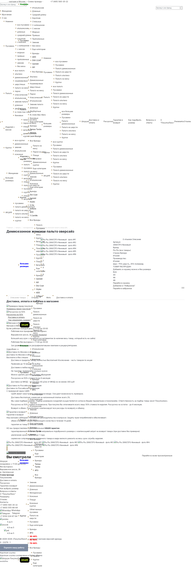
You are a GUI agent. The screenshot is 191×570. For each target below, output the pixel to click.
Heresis (33, 133)
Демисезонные (36, 80)
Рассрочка (5, 483)
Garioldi (35, 64)
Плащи (36, 155)
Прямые (36, 35)
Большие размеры (24, 461)
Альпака (33, 77)
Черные (33, 403)
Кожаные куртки (34, 504)
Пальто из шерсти (37, 319)
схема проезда (39, 335)
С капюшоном (38, 25)
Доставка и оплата (64, 297)
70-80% (33, 543)
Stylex (32, 202)
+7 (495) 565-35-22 (59, 1)
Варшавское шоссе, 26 (22, 335)
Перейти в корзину (121, 283)
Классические (36, 97)
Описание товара (18, 297)
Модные (35, 32)
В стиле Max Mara (38, 115)
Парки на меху (39, 152)
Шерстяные (35, 87)
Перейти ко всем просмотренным (157, 455)
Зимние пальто (36, 104)
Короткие (36, 18)
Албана (33, 208)
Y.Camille (34, 215)
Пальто (23, 109)
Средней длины (39, 15)
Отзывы (187, 121)
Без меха (36, 46)
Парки (32, 94)
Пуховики (24, 40)
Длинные (36, 11)
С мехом (36, 28)
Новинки (24, 4)
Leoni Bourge (35, 136)
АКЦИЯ (24, 325)
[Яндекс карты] (4, 519)
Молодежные (36, 493)
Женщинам (13, 173)
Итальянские (36, 101)
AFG (34, 390)
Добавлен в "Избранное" (124, 286)
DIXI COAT (36, 60)
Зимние (35, 42)
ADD (34, 57)
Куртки (23, 197)
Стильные (36, 21)
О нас (4, 18)
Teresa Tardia (35, 129)
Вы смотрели (18, 457)
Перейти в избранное (122, 288)
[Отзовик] (4, 524)
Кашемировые (36, 83)
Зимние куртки (36, 416)
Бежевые (34, 118)
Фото (48, 297)
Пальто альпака (36, 325)
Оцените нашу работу (14, 547)
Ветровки (37, 159)
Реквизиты (4, 497)
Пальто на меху (37, 90)
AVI (33, 67)
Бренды (35, 53)
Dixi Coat (33, 195)
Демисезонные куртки (39, 163)
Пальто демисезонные (39, 313)
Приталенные (38, 39)
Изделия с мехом (24, 157)
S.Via (32, 205)
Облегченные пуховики (36, 510)
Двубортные (35, 111)
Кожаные (34, 184)
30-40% (33, 536)
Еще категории (38, 49)
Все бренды (37, 72)
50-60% (33, 540)
